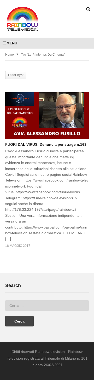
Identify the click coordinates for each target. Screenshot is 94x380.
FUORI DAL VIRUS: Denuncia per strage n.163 (45, 144)
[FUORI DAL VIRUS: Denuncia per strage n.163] (47, 115)
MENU (12, 43)
